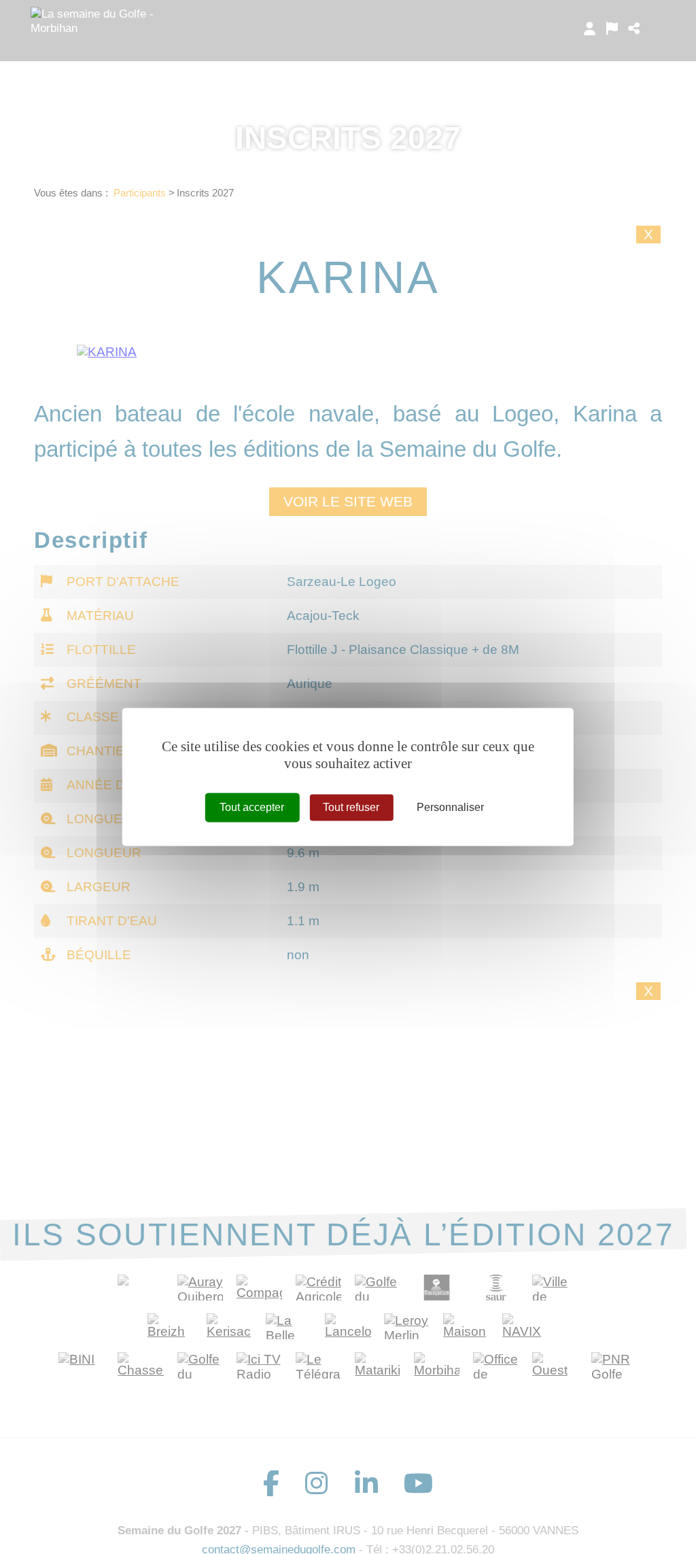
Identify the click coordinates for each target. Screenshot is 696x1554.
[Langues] (612, 28)
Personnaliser (450, 807)
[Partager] (634, 28)
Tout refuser (351, 807)
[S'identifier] (589, 28)
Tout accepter (252, 807)
